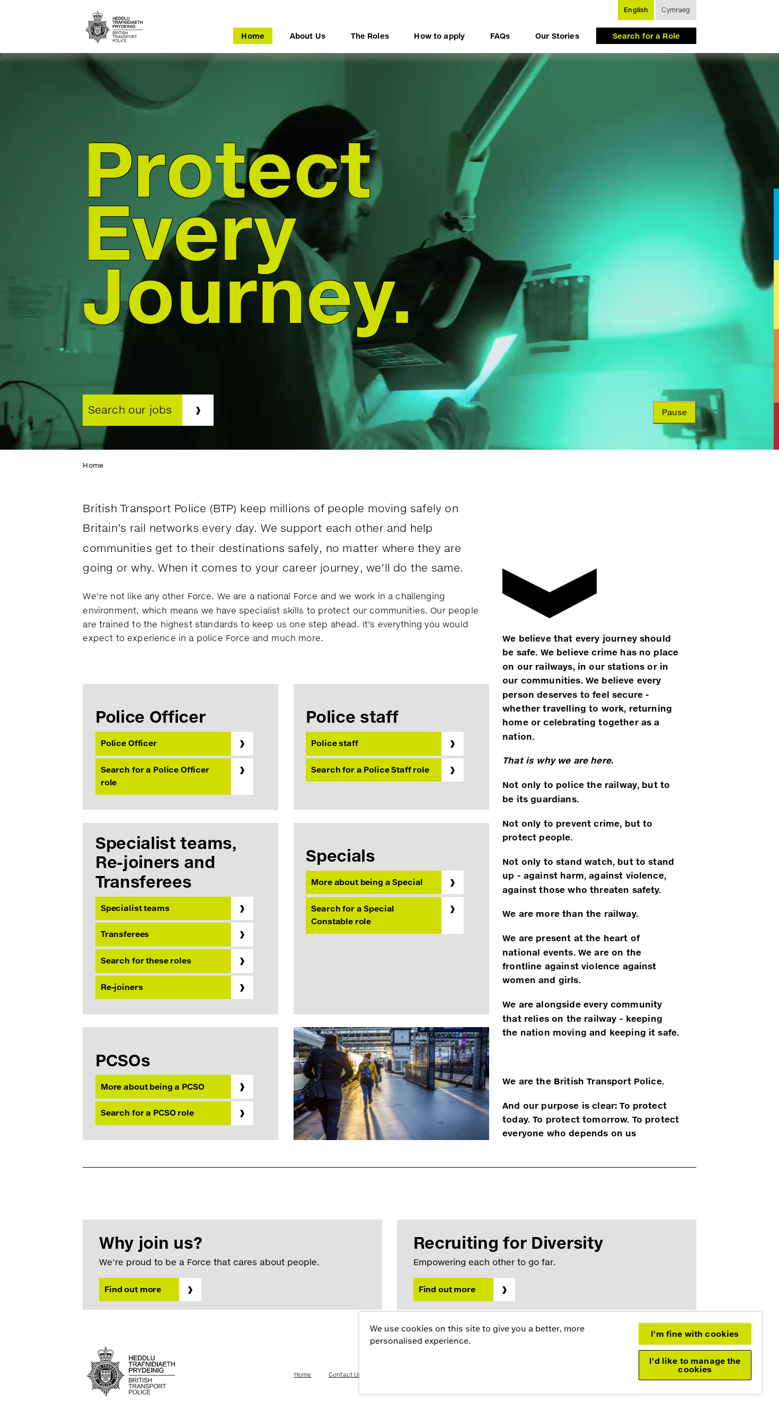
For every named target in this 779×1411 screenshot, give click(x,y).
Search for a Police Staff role (370, 770)
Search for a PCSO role (147, 1113)
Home (252, 35)
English (636, 10)
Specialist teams (135, 908)
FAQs (500, 35)
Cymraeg (675, 10)
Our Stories (557, 35)
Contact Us (345, 1374)
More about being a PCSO (153, 1087)
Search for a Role (646, 35)
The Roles (370, 35)
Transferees (125, 934)
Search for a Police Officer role (155, 776)
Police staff (334, 743)
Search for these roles (146, 961)
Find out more (132, 1289)
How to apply (439, 35)
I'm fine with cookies (695, 1334)
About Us (307, 35)
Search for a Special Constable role (352, 915)
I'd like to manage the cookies (694, 1365)
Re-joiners (122, 987)
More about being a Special (367, 882)
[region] (560, 1353)
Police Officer (129, 743)
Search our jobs (130, 409)
